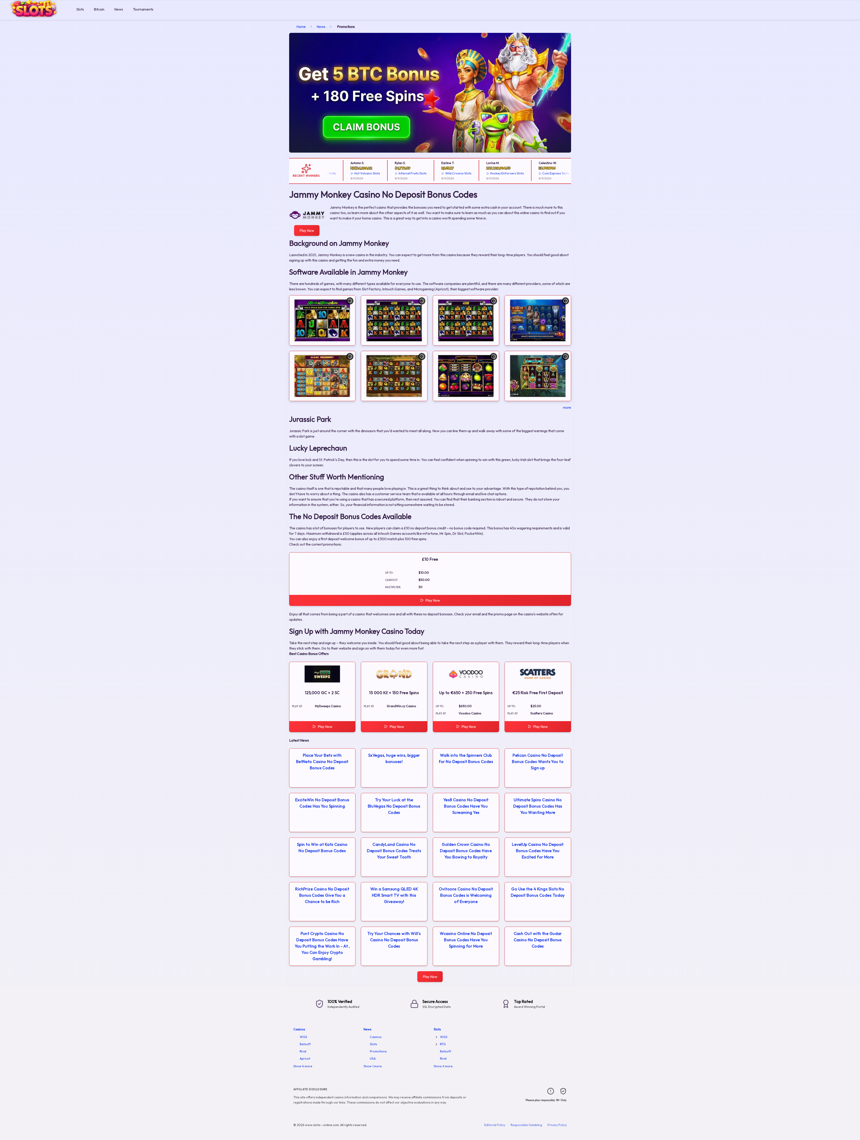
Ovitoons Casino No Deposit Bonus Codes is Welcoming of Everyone (466, 895)
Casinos (299, 1029)
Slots (80, 9)
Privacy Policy (557, 1125)
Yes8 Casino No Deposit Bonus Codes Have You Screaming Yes (466, 806)
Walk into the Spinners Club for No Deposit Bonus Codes (466, 758)
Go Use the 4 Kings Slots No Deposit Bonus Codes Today (538, 892)
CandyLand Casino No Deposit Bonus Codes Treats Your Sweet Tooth (394, 851)
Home (301, 26)
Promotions (378, 1051)
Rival (303, 1051)
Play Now (306, 230)
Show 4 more (302, 1066)
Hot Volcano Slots (345, 173)
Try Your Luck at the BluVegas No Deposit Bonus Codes (394, 806)
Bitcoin (99, 9)
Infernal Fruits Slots (390, 173)
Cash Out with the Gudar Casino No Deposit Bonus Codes (538, 940)
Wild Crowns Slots (436, 173)
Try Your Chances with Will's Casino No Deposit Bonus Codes (394, 940)
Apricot (305, 1058)
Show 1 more (373, 1066)
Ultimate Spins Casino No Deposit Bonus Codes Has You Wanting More (537, 806)
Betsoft (305, 1044)
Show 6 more (443, 1066)
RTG (443, 1044)
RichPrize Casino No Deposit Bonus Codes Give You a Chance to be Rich (322, 895)
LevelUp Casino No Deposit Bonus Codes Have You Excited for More (538, 851)
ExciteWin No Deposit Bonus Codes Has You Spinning (322, 803)
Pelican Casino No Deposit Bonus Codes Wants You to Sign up (537, 761)
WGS (303, 1037)
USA (373, 1058)
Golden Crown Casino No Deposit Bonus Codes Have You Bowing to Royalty (466, 851)
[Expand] (436, 1037)
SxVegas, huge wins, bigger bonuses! (394, 758)
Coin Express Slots (533, 173)
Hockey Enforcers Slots (484, 173)
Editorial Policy (494, 1125)
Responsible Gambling (526, 1125)
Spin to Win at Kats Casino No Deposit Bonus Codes (322, 847)
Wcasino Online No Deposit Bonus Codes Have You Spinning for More (466, 940)
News (118, 9)
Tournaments (143, 9)
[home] (37, 16)
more (567, 407)
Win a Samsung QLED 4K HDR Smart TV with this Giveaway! (394, 895)
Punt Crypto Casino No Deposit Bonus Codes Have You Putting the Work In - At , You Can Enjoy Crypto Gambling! (322, 946)
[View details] (349, 301)
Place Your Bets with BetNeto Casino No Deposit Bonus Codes (322, 761)
